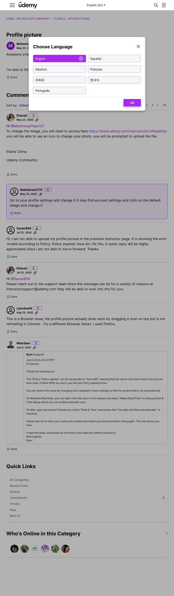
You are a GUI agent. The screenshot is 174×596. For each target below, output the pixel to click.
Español (95, 58)
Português (42, 90)
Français (96, 69)
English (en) (95, 5)
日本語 (39, 79)
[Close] (138, 47)
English (40, 58)
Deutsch (41, 69)
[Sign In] (163, 5)
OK (132, 102)
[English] (28, 5)
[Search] (156, 5)
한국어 (94, 79)
